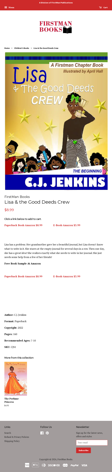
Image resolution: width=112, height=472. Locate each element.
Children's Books (21, 48)
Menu (11, 7)
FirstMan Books (64, 459)
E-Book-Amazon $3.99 (66, 225)
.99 (40, 276)
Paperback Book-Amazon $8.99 (23, 225)
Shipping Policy (12, 441)
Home (7, 48)
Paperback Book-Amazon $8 (21, 276)
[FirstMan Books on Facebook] (42, 433)
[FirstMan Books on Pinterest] (47, 433)
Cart (105, 7)
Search (7, 433)
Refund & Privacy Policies (16, 437)
